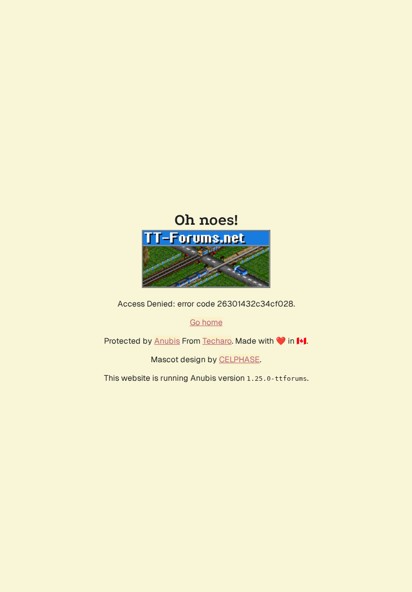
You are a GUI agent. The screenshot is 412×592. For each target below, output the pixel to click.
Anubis (167, 341)
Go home (206, 322)
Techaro (217, 341)
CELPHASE (239, 359)
